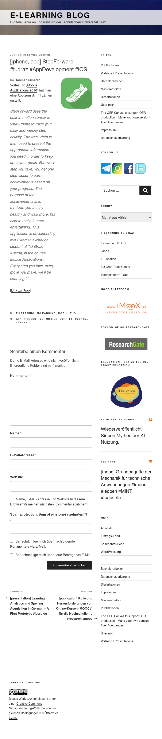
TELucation (108, 259)
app (19, 318)
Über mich (108, 104)
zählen (22, 322)
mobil (63, 313)
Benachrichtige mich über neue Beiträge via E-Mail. (53, 554)
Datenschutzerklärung (115, 138)
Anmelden (107, 528)
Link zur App (20, 290)
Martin (44, 54)
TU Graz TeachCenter (115, 267)
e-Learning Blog (50, 14)
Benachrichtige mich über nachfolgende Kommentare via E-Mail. (42, 544)
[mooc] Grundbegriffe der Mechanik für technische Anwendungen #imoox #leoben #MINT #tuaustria (126, 484)
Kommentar (20, 375)
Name (16, 433)
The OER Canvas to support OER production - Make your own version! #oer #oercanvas (125, 620)
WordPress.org (111, 552)
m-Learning (46, 313)
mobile (52, 318)
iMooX (105, 251)
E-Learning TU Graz (114, 243)
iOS (41, 318)
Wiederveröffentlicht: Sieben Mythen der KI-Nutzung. (123, 435)
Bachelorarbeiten (112, 81)
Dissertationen (110, 97)
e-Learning (25, 313)
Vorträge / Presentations (117, 73)
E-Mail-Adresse (23, 455)
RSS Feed (108, 462)
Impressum (108, 130)
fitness (30, 318)
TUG (73, 313)
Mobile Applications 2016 (23, 88)
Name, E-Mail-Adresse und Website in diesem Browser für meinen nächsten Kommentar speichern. (49, 502)
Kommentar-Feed (112, 544)
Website (16, 476)
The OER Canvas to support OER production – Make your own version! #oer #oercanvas (125, 117)
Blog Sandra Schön (118, 419)
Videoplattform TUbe (114, 275)
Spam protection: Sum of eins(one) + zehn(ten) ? (48, 514)
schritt (66, 318)
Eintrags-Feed (110, 536)
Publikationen (110, 65)
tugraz (81, 318)
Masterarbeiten (111, 89)
